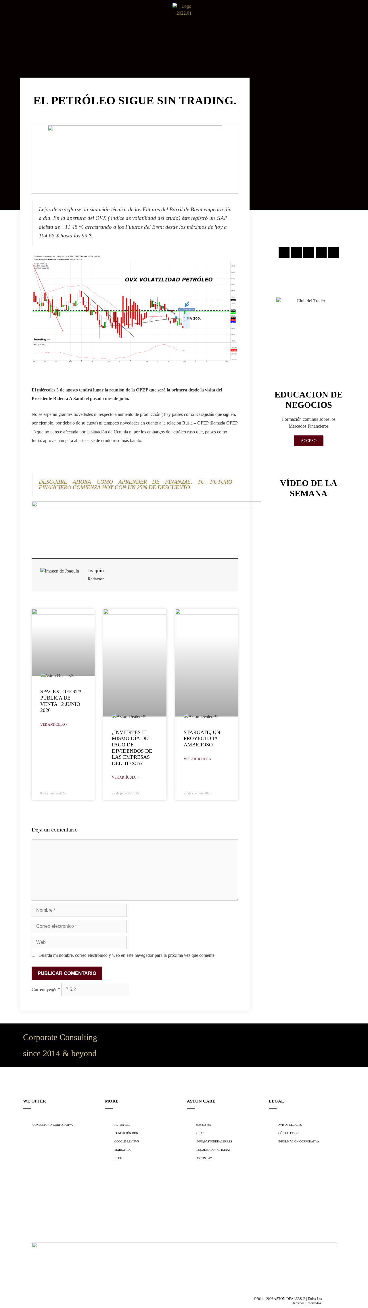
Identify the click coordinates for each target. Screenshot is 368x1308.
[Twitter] (308, 252)
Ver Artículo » (54, 725)
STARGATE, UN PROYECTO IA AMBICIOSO (202, 738)
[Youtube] (333, 252)
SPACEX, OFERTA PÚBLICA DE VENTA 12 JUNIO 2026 (61, 701)
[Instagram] (284, 252)
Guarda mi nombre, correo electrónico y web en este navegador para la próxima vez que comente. (127, 955)
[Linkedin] (321, 252)
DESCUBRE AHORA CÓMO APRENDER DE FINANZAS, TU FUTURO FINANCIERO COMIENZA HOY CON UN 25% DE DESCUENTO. (135, 484)
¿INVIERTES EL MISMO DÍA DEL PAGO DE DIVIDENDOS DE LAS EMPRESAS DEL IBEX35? (132, 747)
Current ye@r (46, 989)
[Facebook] (296, 252)
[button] (8, 14)
